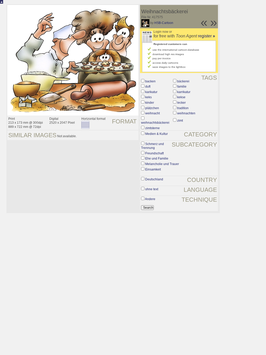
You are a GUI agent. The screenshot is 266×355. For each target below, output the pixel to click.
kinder (149, 102)
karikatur (151, 92)
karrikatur (183, 92)
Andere (150, 199)
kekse (181, 97)
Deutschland (154, 179)
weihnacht (152, 113)
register (206, 36)
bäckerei (183, 81)
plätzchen (152, 108)
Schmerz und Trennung (152, 146)
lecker (181, 102)
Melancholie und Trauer (162, 164)
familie (182, 86)
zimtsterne (152, 128)
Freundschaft (154, 153)
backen (150, 81)
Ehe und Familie (156, 158)
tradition (183, 108)
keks (148, 97)
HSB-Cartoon (163, 23)
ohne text (151, 189)
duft (147, 86)
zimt (180, 120)
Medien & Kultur (156, 134)
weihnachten (186, 113)
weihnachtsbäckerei (155, 122)
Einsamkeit (153, 169)
